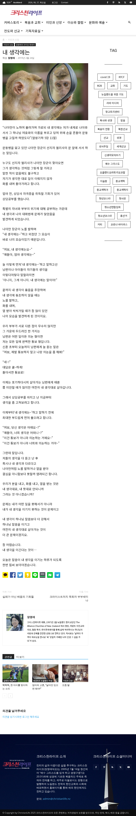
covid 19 (105, 77)
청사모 (122, 198)
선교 (106, 137)
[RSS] (119, 2)
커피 (100, 224)
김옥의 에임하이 (10, 680)
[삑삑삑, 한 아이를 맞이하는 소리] (15, 673)
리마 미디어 (112, 103)
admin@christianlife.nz (56, 798)
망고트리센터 (112, 111)
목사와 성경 (106, 120)
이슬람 (103, 181)
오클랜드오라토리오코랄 (112, 172)
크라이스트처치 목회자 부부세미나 (69, 598)
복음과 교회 (33, 22)
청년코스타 (104, 198)
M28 (99, 85)
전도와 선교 (12, 30)
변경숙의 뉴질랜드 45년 (42, 680)
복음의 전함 (104, 129)
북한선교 (123, 129)
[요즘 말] (75, 673)
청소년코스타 (105, 215)
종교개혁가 (102, 189)
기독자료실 (33, 30)
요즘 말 (66, 685)
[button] (129, 22)
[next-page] (10, 696)
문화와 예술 (97, 22)
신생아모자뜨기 (112, 155)
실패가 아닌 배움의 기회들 (18, 596)
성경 (119, 137)
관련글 (8, 656)
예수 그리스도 (112, 163)
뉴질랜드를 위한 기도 (112, 94)
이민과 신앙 (54, 22)
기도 (125, 85)
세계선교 (121, 146)
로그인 (55, 2)
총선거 (123, 215)
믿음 (123, 120)
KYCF (121, 77)
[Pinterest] (113, 2)
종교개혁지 (122, 189)
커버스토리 (11, 22)
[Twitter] (125, 2)
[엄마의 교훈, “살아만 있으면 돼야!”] (45, 673)
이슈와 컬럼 (75, 22)
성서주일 (103, 146)
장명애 (11, 57)
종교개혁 (120, 181)
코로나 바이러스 (119, 224)
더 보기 (20, 656)
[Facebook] (107, 2)
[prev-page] (4, 696)
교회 (112, 85)
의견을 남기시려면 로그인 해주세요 (20, 716)
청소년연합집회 (112, 207)
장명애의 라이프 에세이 (25, 44)
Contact (64, 2)
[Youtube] (131, 2)
